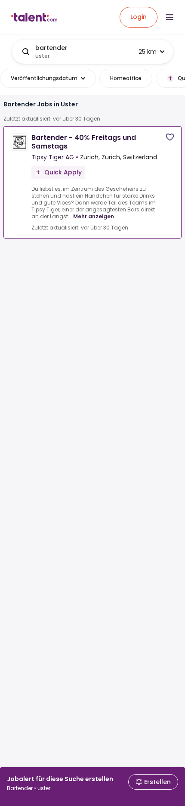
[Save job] (170, 137)
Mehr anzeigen (93, 216)
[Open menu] (169, 17)
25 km (148, 51)
